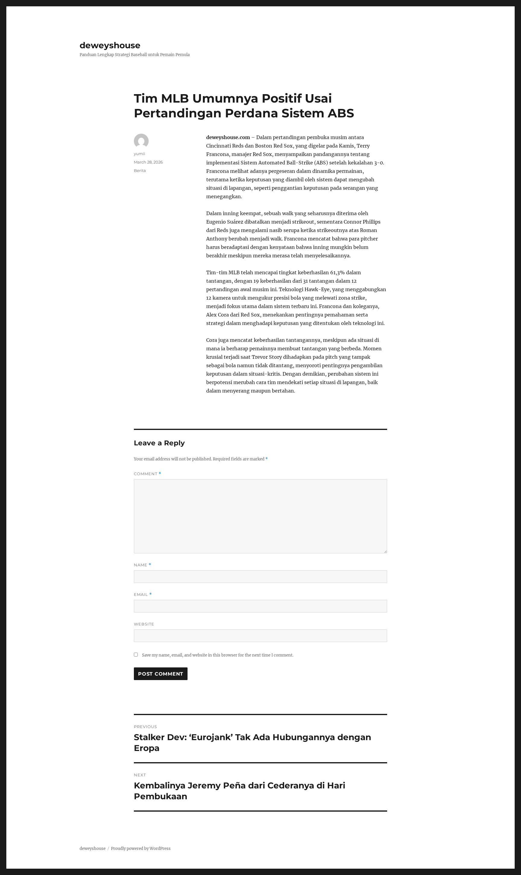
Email (143, 594)
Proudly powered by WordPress (141, 848)
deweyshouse (110, 45)
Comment (147, 473)
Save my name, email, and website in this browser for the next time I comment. (217, 655)
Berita (140, 170)
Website (144, 624)
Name (142, 565)
